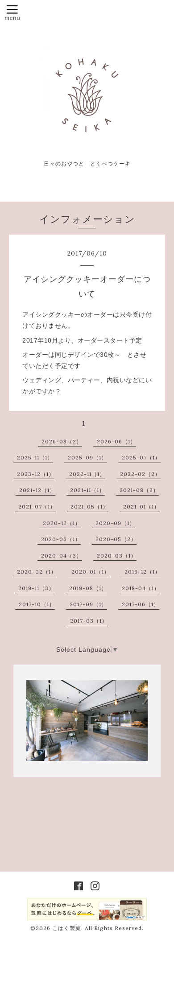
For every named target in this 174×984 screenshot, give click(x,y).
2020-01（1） (90, 571)
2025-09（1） (87, 457)
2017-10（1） (37, 604)
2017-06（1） (140, 604)
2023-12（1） (35, 474)
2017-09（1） (88, 604)
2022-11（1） (87, 474)
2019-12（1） (142, 571)
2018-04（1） (141, 588)
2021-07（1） (37, 506)
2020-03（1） (117, 555)
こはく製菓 (66, 928)
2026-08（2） (61, 441)
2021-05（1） (89, 506)
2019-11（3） (36, 588)
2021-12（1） (37, 490)
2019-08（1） (88, 588)
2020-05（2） (116, 539)
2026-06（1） (116, 441)
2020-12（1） (62, 523)
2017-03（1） (89, 620)
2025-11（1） (35, 457)
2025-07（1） (141, 457)
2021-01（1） (141, 506)
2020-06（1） (61, 539)
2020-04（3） (61, 555)
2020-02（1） (37, 571)
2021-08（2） (139, 490)
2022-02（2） (140, 474)
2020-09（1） (115, 523)
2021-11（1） (87, 490)
